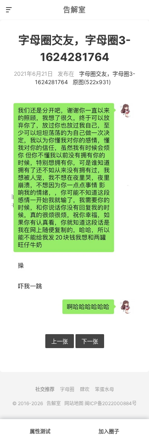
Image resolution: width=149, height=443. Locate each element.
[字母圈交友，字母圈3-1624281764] (74, 210)
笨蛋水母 (104, 389)
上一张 (59, 341)
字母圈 (67, 389)
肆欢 (84, 389)
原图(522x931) (92, 82)
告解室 (74, 10)
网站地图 (73, 403)
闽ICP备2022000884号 (111, 403)
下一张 (89, 341)
